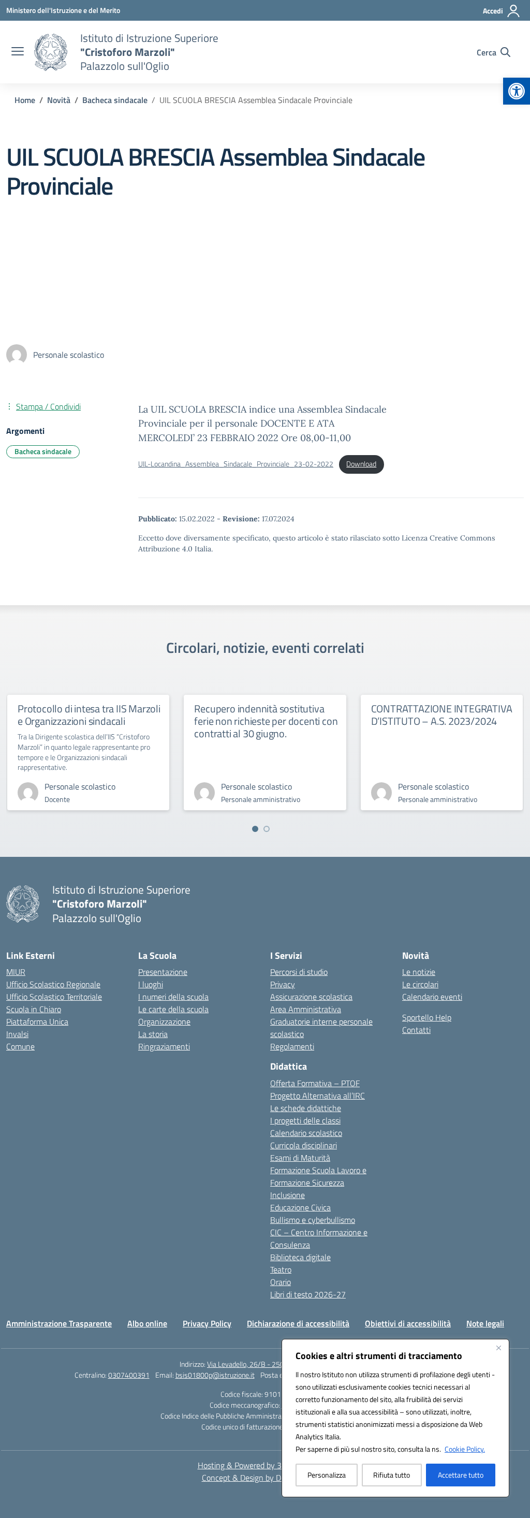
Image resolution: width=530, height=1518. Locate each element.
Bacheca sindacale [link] (42, 451)
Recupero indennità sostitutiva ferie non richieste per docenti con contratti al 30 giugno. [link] (265, 720)
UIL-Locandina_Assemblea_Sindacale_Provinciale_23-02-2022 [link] (235, 464)
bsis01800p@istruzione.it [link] (215, 1374)
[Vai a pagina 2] (266, 829)
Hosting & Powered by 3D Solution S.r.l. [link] (265, 1465)
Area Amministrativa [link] (305, 1009)
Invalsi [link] (17, 1034)
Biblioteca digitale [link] (300, 1257)
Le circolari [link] (420, 984)
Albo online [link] (147, 1323)
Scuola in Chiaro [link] (33, 1009)
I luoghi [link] (150, 984)
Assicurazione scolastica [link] (311, 996)
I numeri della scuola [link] (173, 996)
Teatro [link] (280, 1269)
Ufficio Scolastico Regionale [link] (53, 984)
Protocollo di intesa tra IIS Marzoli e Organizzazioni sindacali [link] (89, 714)
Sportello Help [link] (426, 1017)
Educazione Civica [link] (300, 1207)
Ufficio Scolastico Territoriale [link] (54, 996)
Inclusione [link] (287, 1195)
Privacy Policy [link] (207, 1323)
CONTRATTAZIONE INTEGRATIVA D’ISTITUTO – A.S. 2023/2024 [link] (441, 714)
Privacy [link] (282, 984)
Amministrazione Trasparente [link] (59, 1323)
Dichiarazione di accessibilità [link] (298, 1323)
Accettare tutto (460, 1474)
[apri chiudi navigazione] (17, 52)
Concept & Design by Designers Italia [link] (265, 1477)
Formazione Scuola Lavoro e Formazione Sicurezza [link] (318, 1176)
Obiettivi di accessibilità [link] (408, 1323)
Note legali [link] (485, 1323)
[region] (395, 1418)
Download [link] (361, 464)
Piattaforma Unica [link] (37, 1021)
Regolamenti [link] (292, 1046)
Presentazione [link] (162, 972)
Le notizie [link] (418, 972)
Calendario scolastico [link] (306, 1133)
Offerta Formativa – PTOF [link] (315, 1083)
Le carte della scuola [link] (173, 1009)
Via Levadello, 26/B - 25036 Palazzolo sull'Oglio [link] (278, 1364)
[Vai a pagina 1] (255, 829)
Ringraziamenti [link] (164, 1046)
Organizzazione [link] (164, 1021)
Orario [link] (280, 1282)
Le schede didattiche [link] (305, 1108)
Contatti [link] (416, 1030)
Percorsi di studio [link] (299, 972)
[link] (516, 91)
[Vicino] (498, 1347)
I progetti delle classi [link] (305, 1120)
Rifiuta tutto (391, 1474)
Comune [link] (20, 1046)
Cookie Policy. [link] (465, 1448)
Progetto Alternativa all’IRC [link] (317, 1095)
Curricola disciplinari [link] (303, 1145)
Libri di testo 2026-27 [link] (308, 1294)
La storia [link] (153, 1034)
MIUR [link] (15, 972)
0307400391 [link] (129, 1374)
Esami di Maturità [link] (300, 1157)
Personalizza (326, 1474)
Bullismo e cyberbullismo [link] (312, 1220)
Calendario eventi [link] (432, 996)
